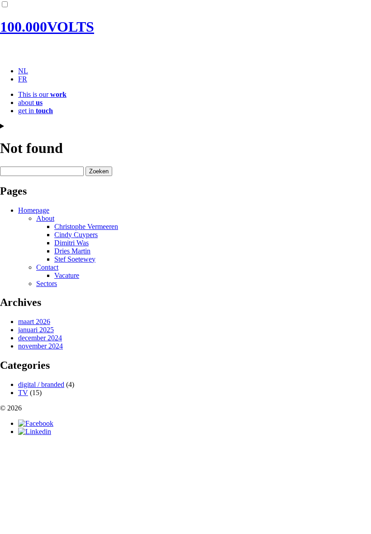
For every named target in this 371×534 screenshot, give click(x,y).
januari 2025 (36, 330)
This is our (42, 94)
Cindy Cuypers (76, 234)
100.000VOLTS (47, 27)
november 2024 (40, 346)
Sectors (46, 283)
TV (23, 392)
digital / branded (41, 384)
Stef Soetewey (74, 259)
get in (35, 110)
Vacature (66, 275)
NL (23, 71)
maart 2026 (34, 321)
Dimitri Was (71, 243)
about (30, 102)
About (45, 218)
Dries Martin (72, 251)
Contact (47, 267)
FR (22, 79)
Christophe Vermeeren (86, 226)
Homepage (33, 210)
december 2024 (40, 338)
